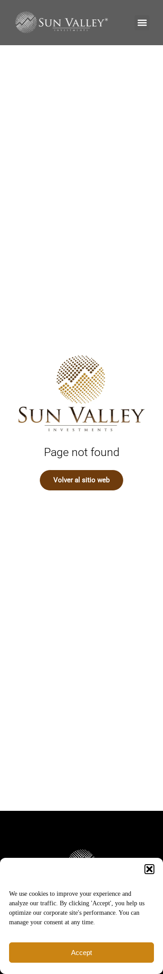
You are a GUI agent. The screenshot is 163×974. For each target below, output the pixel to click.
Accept (81, 952)
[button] (149, 869)
